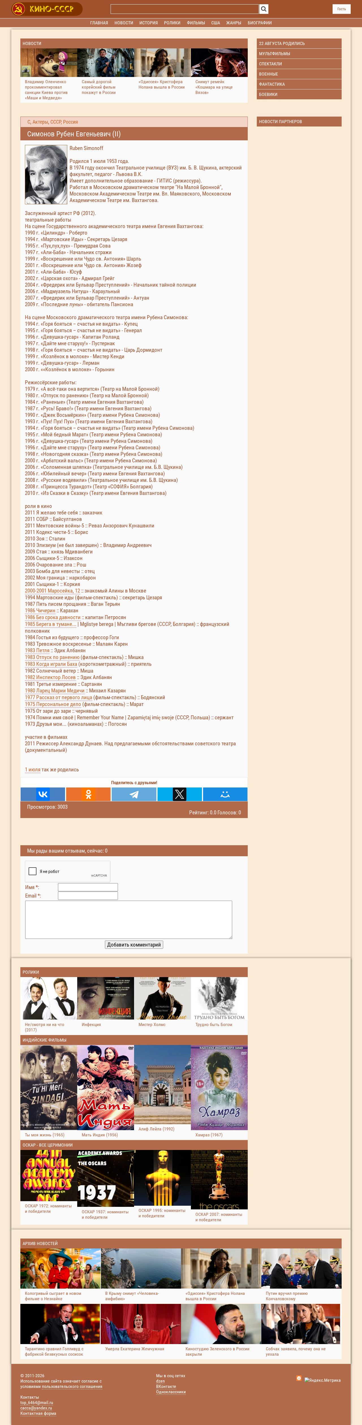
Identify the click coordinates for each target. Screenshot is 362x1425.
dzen (160, 1381)
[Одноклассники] (88, 794)
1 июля (32, 769)
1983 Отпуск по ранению (52, 657)
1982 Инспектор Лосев (50, 677)
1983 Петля (37, 650)
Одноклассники (171, 1391)
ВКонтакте (166, 1386)
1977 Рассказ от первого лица (58, 697)
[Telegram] (134, 794)
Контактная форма (38, 1413)
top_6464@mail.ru (36, 1402)
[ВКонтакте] (43, 794)
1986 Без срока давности (53, 617)
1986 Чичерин (40, 610)
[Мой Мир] (225, 794)
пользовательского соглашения (72, 1386)
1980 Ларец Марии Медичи (55, 690)
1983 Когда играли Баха (51, 664)
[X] (180, 794)
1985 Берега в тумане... (50, 624)
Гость (341, 9)
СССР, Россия (64, 122)
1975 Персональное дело (53, 704)
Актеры (40, 122)
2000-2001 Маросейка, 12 (52, 590)
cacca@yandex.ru (36, 1408)
